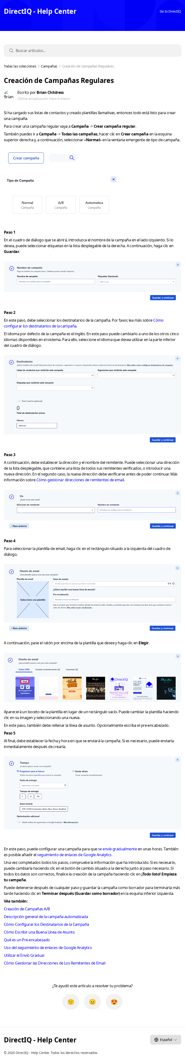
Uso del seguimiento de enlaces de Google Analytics (48, 947)
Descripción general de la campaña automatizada (46, 916)
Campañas (49, 66)
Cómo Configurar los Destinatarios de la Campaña (46, 924)
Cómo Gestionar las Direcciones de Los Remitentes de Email (54, 963)
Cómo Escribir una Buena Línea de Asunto (39, 932)
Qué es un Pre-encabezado (27, 939)
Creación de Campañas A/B (27, 909)
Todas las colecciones (20, 66)
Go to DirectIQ (170, 11)
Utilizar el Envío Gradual (24, 955)
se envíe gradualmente (117, 849)
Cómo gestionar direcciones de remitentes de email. (80, 479)
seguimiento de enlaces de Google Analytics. (74, 854)
